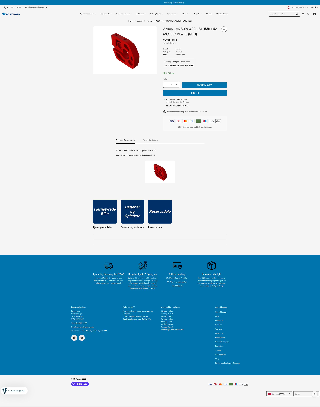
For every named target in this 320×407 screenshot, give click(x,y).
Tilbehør (185, 14)
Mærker (209, 14)
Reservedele (105, 14)
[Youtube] (82, 338)
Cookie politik (220, 354)
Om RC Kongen (221, 312)
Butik (217, 316)
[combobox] (279, 393)
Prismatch (218, 346)
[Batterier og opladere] (132, 212)
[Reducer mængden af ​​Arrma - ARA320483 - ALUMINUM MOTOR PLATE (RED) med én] (166, 85)
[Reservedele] (160, 212)
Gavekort (218, 324)
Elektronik (140, 14)
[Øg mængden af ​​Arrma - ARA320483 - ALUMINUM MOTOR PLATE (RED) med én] (176, 85)
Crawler (197, 14)
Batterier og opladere (132, 227)
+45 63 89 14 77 (80, 323)
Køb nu (195, 93)
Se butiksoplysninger (177, 105)
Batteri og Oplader (123, 14)
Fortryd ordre (220, 337)
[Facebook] (74, 338)
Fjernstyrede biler (87, 14)
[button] (314, 14)
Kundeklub (219, 320)
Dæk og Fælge (155, 14)
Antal (165, 79)
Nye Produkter (222, 14)
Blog (217, 359)
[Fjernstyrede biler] (105, 212)
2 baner (218, 350)
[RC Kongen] (11, 14)
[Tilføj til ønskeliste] (224, 29)
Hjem (130, 21)
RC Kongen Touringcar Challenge (227, 363)
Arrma (139, 21)
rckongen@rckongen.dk (85, 327)
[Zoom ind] (151, 31)
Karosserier (171, 14)
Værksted (218, 329)
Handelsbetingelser (222, 342)
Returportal (219, 333)
